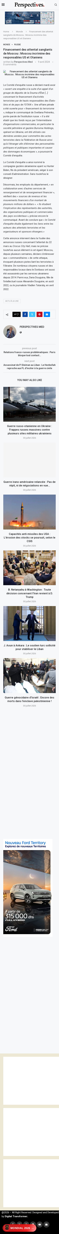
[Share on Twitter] (32, 314)
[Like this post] (17, 314)
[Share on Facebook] (25, 314)
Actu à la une (12, 301)
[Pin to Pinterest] (39, 314)
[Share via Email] (47, 314)
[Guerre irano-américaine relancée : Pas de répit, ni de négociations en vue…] (29, 460)
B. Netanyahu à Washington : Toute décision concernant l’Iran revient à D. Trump (29, 593)
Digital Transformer (16, 1216)
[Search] (55, 5)
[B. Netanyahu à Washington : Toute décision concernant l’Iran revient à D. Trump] (29, 567)
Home (6, 31)
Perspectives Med (23, 62)
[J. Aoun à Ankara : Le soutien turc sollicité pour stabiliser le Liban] (29, 623)
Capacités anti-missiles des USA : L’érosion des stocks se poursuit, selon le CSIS (29, 537)
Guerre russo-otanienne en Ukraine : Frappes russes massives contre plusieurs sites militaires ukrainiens (29, 430)
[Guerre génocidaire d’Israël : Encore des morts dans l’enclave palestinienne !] (29, 675)
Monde (19, 31)
